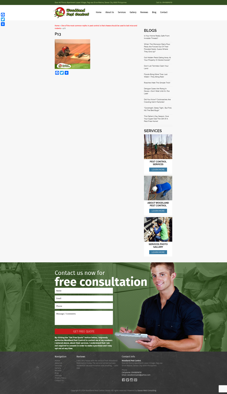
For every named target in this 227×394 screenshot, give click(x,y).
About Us (109, 12)
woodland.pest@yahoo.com (139, 375)
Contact (163, 12)
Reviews (144, 12)
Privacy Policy (60, 378)
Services (122, 12)
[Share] (2, 24)
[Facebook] (2, 14)
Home (98, 12)
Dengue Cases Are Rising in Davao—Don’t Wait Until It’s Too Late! (157, 91)
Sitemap (58, 375)
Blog (154, 12)
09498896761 (167, 2)
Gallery (133, 12)
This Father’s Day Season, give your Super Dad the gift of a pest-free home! (156, 118)
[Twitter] (2, 19)
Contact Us (59, 380)
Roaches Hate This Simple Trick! (157, 83)
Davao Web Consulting (147, 390)
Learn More (158, 169)
